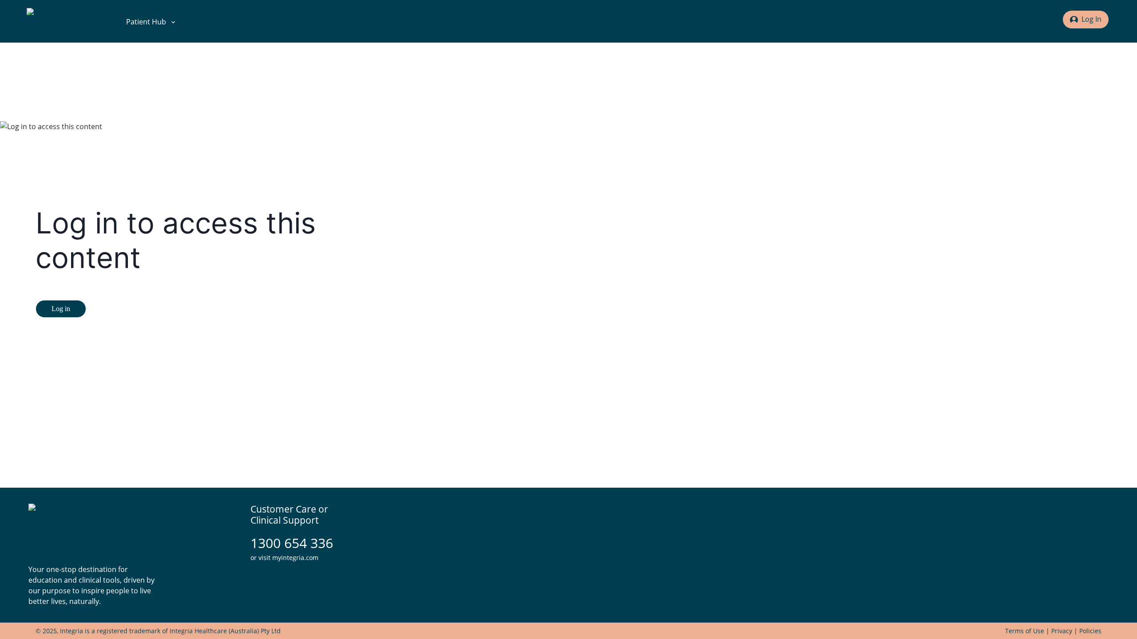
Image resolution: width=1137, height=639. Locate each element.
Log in (61, 308)
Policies (1090, 631)
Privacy (1061, 631)
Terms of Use (1024, 631)
